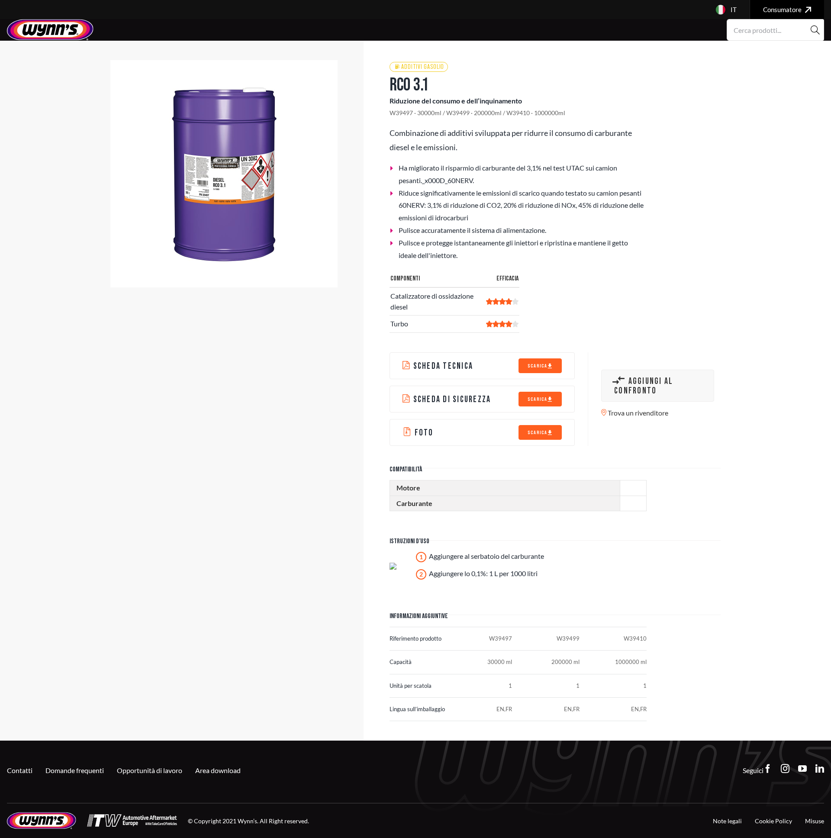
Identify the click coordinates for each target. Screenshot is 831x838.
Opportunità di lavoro (149, 770)
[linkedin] (819, 768)
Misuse (814, 821)
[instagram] (785, 768)
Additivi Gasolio (422, 67)
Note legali (727, 821)
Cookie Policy (773, 821)
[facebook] (767, 768)
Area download (218, 770)
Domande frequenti (74, 770)
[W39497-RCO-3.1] (224, 173)
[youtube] (802, 768)
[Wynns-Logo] (50, 22)
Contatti (19, 770)
